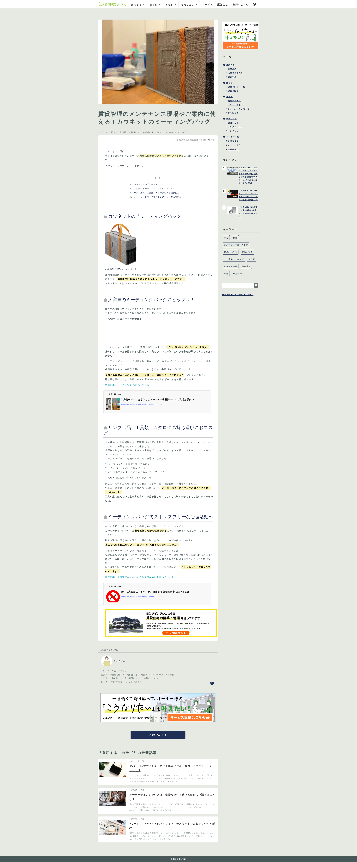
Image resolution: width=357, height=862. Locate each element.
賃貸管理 (123, 132)
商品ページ (121, 269)
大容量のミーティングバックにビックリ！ (152, 188)
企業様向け (233, 149)
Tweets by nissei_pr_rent (237, 294)
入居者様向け (234, 141)
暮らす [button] (169, 4)
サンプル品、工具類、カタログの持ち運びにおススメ (158, 192)
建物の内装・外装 (236, 86)
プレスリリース (235, 126)
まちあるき (233, 112)
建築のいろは (230, 252)
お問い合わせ (240, 4)
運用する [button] (137, 4)
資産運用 (232, 68)
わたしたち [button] (188, 4)
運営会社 (222, 4)
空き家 (251, 259)
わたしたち (231, 118)
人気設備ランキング (234, 259)
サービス (207, 4)
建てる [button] (153, 4)
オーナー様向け (235, 145)
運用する (114, 132)
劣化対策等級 (230, 266)
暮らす (229, 96)
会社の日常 (233, 122)
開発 (226, 237)
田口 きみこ (119, 660)
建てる (229, 82)
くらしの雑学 (234, 104)
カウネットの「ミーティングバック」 (150, 184)
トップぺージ (103, 132)
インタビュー (234, 130)
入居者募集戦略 (235, 72)
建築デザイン (234, 100)
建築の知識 (233, 90)
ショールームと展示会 (238, 108)
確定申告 (237, 273)
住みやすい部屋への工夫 (236, 244)
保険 (235, 237)
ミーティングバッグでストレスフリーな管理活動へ (157, 196)
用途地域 (246, 266)
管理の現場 (247, 252)
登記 (226, 273)
